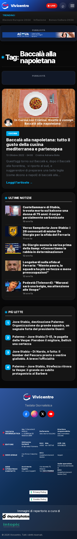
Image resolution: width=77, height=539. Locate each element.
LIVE (53, 5)
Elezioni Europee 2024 (17, 19)
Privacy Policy (39, 492)
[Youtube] (50, 414)
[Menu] (71, 5)
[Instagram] (34, 414)
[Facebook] (26, 414)
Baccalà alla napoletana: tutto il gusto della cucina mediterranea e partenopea (38, 144)
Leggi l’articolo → (19, 182)
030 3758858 (48, 471)
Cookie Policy (39, 499)
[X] (42, 414)
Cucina (12, 133)
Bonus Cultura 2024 (61, 19)
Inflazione (39, 19)
